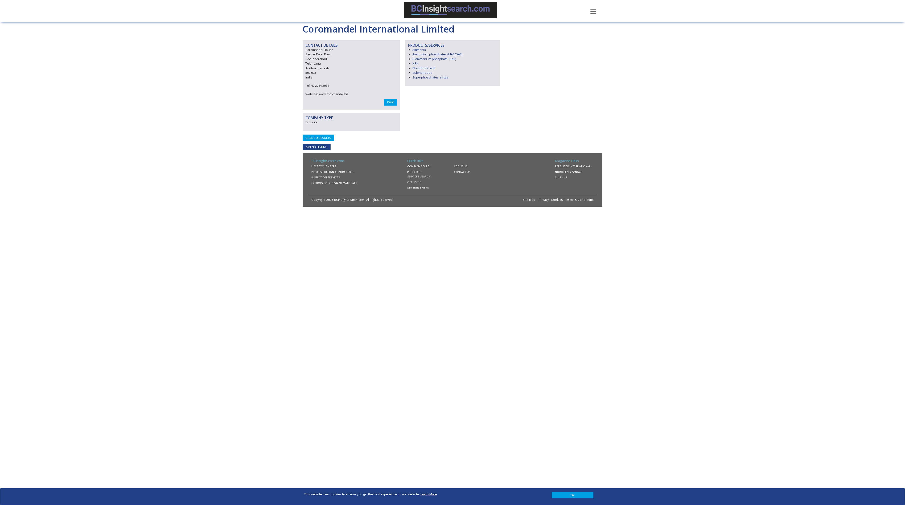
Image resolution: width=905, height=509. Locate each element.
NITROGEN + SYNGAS (568, 172)
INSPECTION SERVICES (325, 177)
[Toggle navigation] (593, 11)
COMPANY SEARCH (419, 166)
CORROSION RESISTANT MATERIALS (334, 183)
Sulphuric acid (422, 72)
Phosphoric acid (423, 68)
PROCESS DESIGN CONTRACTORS (332, 172)
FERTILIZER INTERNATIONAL (572, 166)
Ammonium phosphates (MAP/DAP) (437, 54)
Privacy (544, 199)
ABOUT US (460, 166)
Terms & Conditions (579, 199)
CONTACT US (462, 172)
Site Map (529, 199)
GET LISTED (414, 182)
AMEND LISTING (317, 147)
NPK (415, 63)
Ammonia (419, 50)
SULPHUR (561, 177)
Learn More (428, 494)
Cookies (557, 199)
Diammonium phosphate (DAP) (434, 59)
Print (390, 102)
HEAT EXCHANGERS (323, 166)
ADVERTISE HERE (418, 187)
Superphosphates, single (430, 77)
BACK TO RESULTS (318, 137)
